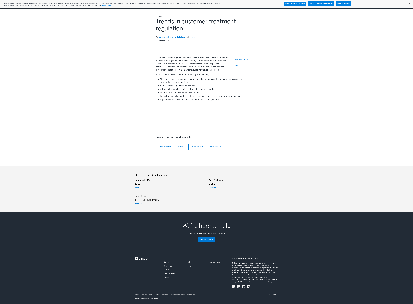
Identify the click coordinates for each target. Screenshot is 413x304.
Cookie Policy (106, 5)
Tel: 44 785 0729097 (151, 200)
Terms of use (156, 294)
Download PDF (240, 59)
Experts (166, 278)
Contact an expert (206, 239)
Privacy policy (165, 294)
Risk (187, 270)
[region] (206, 4)
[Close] (409, 3)
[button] (233, 286)
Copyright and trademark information (143, 294)
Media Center (168, 270)
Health (188, 262)
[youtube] (243, 286)
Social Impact (168, 266)
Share (237, 65)
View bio (138, 187)
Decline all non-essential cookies (321, 4)
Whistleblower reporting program (177, 294)
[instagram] (248, 286)
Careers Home (214, 262)
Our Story (167, 262)
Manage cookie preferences (295, 4)
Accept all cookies (343, 4)
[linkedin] (238, 286)
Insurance (189, 266)
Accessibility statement (192, 294)
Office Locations (169, 274)
